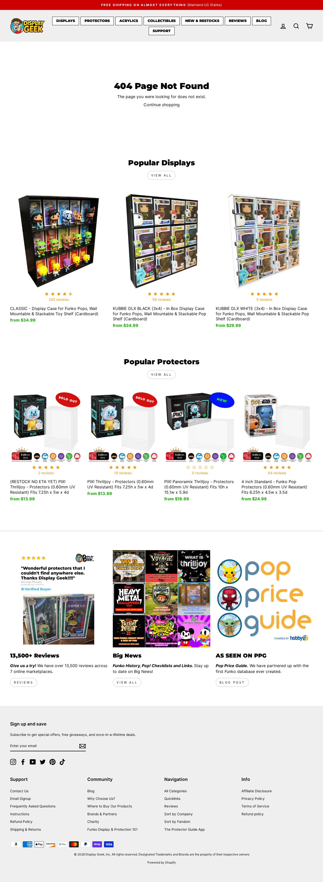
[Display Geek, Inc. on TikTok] (62, 762)
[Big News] (161, 598)
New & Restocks (202, 20)
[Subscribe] (82, 746)
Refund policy (252, 814)
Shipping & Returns (25, 829)
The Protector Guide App (184, 829)
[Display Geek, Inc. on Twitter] (43, 762)
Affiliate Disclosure (256, 791)
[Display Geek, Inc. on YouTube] (33, 762)
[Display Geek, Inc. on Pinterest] (52, 762)
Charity (93, 822)
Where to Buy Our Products (109, 806)
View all (161, 175)
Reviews (238, 20)
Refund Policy (21, 822)
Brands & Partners (102, 814)
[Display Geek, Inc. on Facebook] (23, 762)
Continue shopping (162, 104)
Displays (65, 20)
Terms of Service (255, 806)
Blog (261, 20)
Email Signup (20, 799)
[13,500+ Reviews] (58, 598)
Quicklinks (172, 799)
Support (162, 31)
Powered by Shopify (161, 862)
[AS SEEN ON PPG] (264, 598)
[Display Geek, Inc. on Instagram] (13, 762)
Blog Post (232, 682)
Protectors (97, 20)
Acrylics (128, 20)
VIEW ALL (127, 682)
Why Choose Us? (101, 799)
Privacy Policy (253, 799)
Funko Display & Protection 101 (112, 829)
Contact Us (19, 791)
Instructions (19, 814)
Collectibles (162, 20)
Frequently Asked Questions (33, 806)
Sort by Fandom (177, 822)
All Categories (175, 791)
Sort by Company (178, 814)
